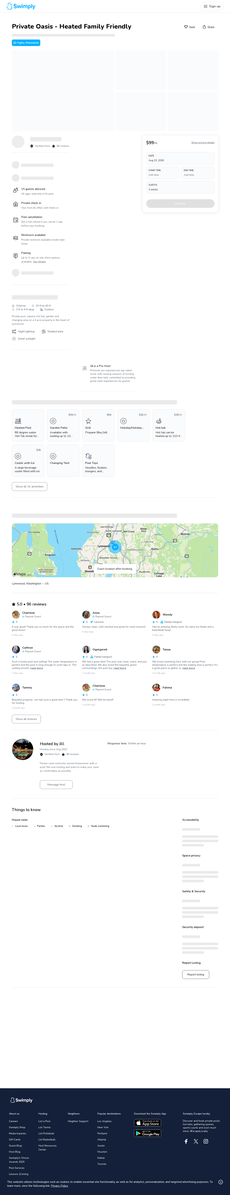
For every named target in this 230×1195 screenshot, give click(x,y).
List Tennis (44, 1127)
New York (103, 1127)
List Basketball (46, 1139)
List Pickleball (46, 1133)
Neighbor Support (78, 1121)
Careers (13, 1121)
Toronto (101, 1164)
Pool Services (16, 1168)
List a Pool (44, 1121)
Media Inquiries (17, 1133)
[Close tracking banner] (220, 1182)
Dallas (101, 1158)
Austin (101, 1145)
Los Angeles (104, 1121)
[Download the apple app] (147, 1122)
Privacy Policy (59, 1186)
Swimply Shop (17, 1127)
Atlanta (101, 1139)
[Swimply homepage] (61, 6)
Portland (102, 1133)
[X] (196, 1141)
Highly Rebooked (28, 43)
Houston (102, 1151)
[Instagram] (206, 1141)
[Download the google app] (147, 1133)
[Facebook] (186, 1141)
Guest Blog (15, 1145)
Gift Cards (14, 1139)
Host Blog (14, 1151)
